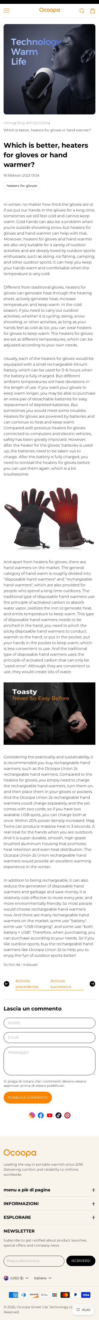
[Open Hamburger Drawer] (6, 10)
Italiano (40, 1278)
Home (9, 123)
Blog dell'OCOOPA (32, 123)
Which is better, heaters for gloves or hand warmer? (47, 130)
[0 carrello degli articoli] (92, 11)
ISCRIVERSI (80, 1261)
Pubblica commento (28, 1097)
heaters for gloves (22, 186)
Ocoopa (23, 1307)
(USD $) (17, 1278)
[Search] (82, 11)
